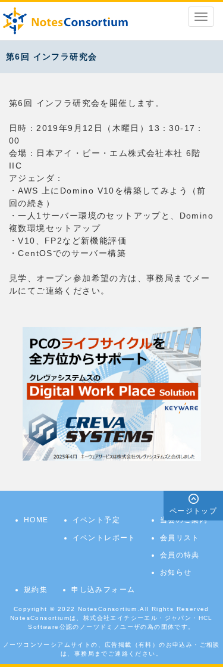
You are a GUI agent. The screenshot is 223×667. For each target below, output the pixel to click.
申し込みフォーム (103, 589)
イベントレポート (104, 538)
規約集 (36, 589)
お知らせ (176, 572)
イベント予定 (96, 520)
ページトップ (193, 511)
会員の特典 (180, 555)
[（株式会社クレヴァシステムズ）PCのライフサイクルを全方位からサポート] (112, 393)
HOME (36, 520)
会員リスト (180, 538)
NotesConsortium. (109, 609)
